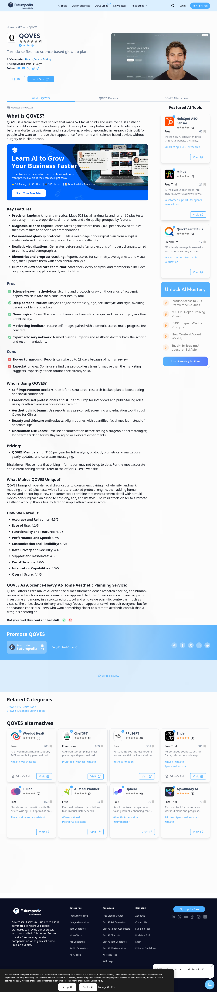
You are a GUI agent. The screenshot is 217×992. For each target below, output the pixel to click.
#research (194, 147)
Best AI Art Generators (114, 922)
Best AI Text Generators (115, 941)
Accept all (67, 987)
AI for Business (81, 5)
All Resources (110, 954)
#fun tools (68, 761)
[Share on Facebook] (182, 645)
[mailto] (18, 68)
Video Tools (76, 935)
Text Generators (78, 928)
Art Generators (77, 941)
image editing (42, 59)
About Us (140, 915)
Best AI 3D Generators (114, 948)
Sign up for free (189, 909)
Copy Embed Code (63, 647)
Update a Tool (142, 935)
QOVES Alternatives (176, 98)
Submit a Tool (142, 928)
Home (10, 27)
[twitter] (28, 68)
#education (171, 262)
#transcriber (131, 817)
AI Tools (62, 5)
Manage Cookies (106, 987)
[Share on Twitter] (191, 645)
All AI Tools (75, 954)
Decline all (88, 987)
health (29, 59)
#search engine (174, 257)
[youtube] (23, 68)
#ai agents (195, 200)
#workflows (172, 204)
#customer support (176, 200)
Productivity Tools (79, 915)
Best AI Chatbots (111, 935)
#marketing (172, 147)
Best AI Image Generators (116, 928)
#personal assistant (176, 766)
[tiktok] (37, 68)
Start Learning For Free (185, 361)
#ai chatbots (28, 761)
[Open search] (173, 6)
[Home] (20, 6)
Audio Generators (79, 948)
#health (15, 761)
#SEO (183, 147)
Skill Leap (108, 961)
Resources (138, 5)
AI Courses (101, 4)
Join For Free (200, 5)
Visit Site (38, 79)
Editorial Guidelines (145, 948)
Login (183, 5)
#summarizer (121, 821)
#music (169, 761)
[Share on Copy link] (174, 645)
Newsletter (119, 5)
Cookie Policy (97, 980)
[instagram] (33, 68)
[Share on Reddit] (207, 645)
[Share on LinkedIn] (199, 645)
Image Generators (79, 922)
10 (18, 79)
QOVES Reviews (108, 98)
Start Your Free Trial (28, 193)
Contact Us (141, 922)
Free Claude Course (113, 915)
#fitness (80, 761)
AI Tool (21, 27)
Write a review (110, 676)
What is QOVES (41, 98)
